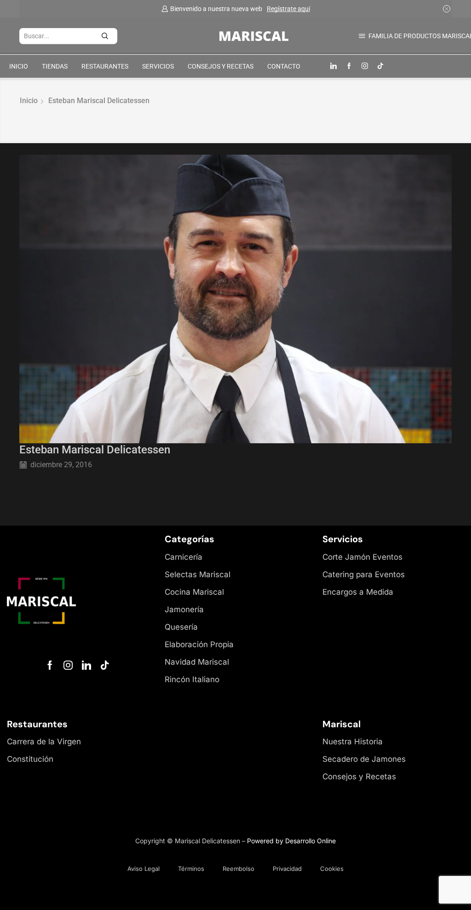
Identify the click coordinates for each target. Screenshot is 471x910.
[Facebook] (349, 66)
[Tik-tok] (104, 665)
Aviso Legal (143, 868)
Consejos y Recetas (220, 66)
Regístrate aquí (288, 8)
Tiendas (55, 66)
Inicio (18, 66)
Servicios (158, 66)
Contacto (283, 66)
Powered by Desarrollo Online (291, 841)
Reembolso (238, 868)
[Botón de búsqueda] (109, 36)
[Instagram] (365, 66)
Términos (191, 868)
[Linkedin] (333, 66)
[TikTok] (380, 66)
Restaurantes (104, 66)
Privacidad (287, 868)
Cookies (332, 868)
